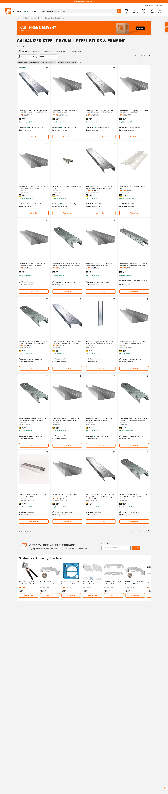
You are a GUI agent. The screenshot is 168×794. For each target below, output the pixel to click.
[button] (143, 55)
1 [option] (136, 531)
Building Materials (29, 18)
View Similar (33, 521)
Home (19, 18)
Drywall (40, 18)
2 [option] (140, 531)
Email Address (106, 544)
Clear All (80, 62)
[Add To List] (47, 67)
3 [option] (144, 531)
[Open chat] (166, 27)
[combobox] (79, 11)
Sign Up (136, 548)
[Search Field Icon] (119, 11)
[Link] (34, 103)
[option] (149, 531)
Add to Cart (34, 137)
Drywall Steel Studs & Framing (55, 18)
